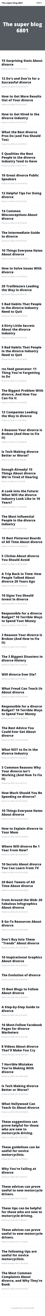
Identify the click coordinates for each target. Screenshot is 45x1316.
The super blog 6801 (12, 2)
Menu (39, 3)
